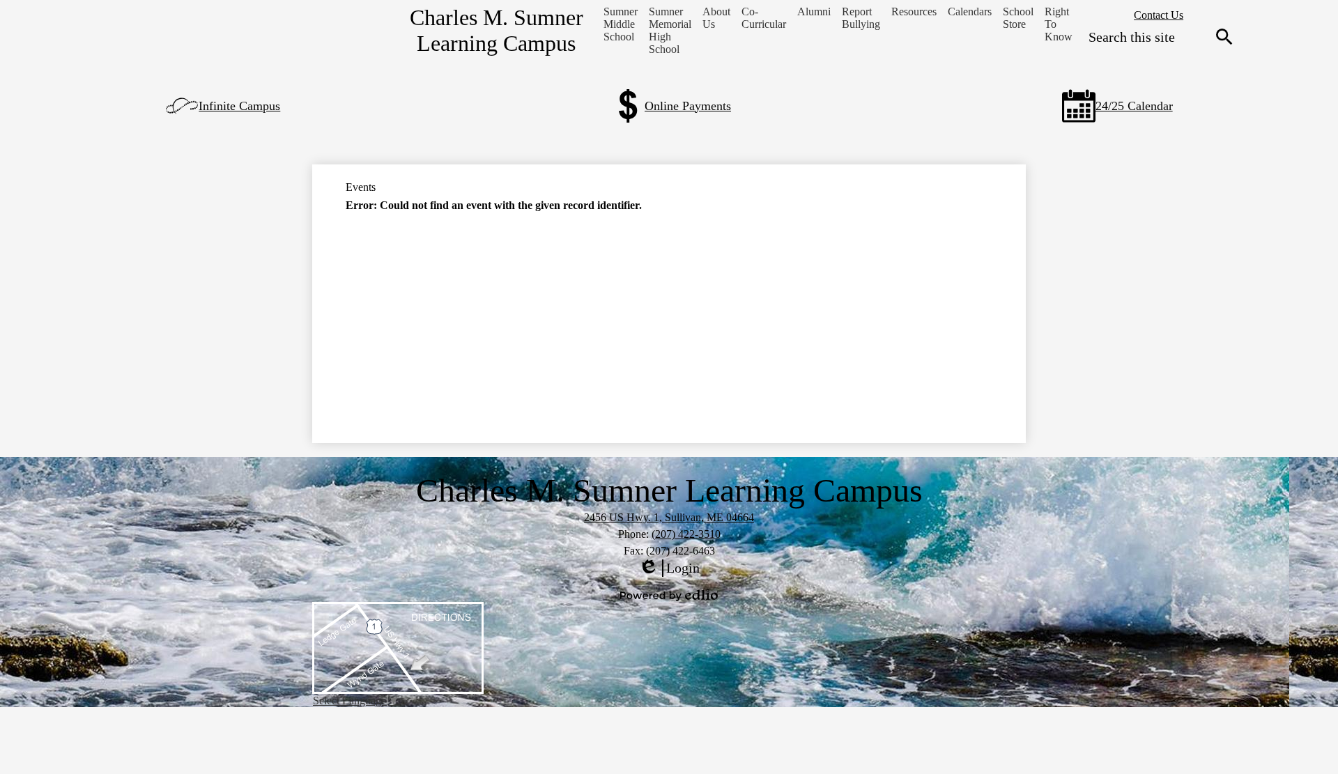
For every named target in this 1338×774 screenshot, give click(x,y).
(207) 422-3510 (686, 534)
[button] (620, 24)
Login (669, 568)
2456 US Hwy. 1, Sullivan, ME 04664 (669, 517)
